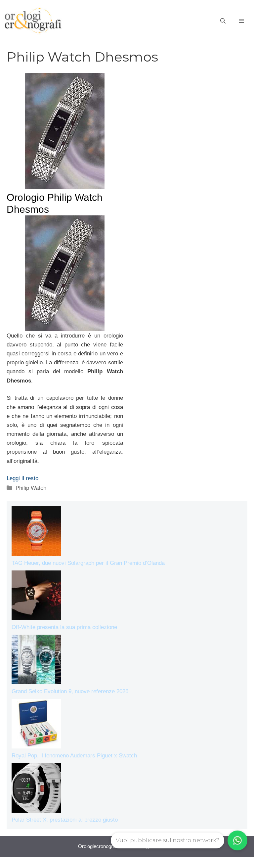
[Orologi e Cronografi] (33, 21)
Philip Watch (31, 488)
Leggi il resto (22, 478)
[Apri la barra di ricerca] (223, 21)
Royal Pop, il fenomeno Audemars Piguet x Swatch (74, 755)
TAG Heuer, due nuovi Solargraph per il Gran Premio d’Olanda (88, 563)
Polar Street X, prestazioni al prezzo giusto (65, 820)
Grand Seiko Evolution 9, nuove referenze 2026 (70, 691)
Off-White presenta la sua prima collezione (64, 627)
